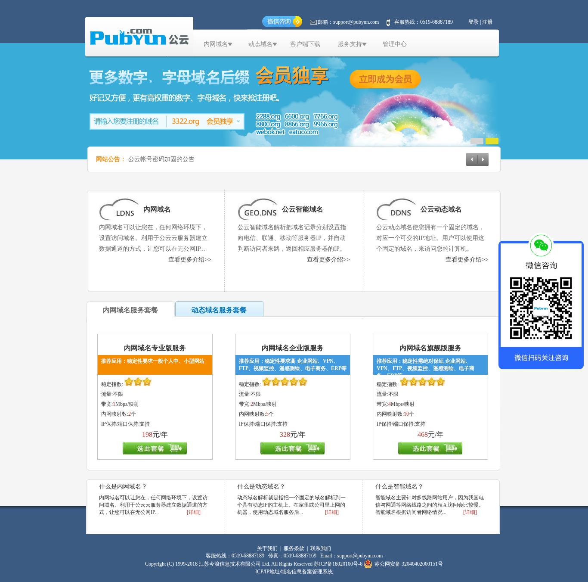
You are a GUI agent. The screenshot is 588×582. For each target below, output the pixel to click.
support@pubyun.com (356, 22)
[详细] (194, 512)
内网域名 (216, 44)
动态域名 (260, 44)
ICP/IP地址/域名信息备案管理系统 (294, 572)
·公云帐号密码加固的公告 (160, 159)
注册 (487, 22)
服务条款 (294, 548)
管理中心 (395, 44)
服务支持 (350, 44)
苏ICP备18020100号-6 (338, 564)
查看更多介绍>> (189, 259)
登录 (473, 22)
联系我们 (320, 548)
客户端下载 (305, 44)
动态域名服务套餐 (219, 310)
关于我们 (267, 548)
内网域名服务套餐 (130, 310)
